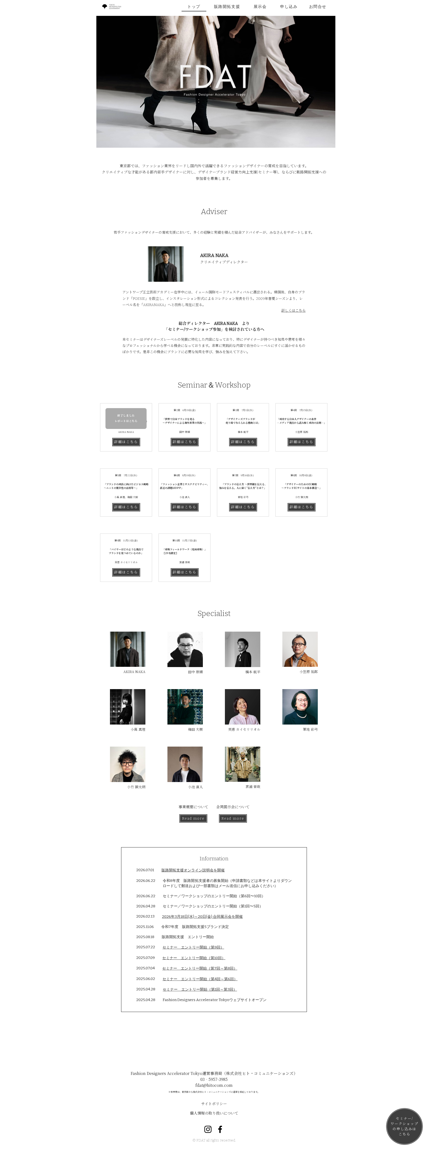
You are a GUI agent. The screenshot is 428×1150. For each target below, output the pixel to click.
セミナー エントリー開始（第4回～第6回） (200, 979)
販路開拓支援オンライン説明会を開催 (193, 870)
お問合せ (317, 6)
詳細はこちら (126, 442)
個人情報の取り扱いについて (214, 1113)
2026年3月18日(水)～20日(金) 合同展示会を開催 (202, 916)
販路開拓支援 (227, 6)
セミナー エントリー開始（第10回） (193, 958)
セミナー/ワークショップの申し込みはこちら (405, 1126)
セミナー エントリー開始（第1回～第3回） (200, 989)
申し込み (288, 6)
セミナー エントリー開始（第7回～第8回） (199, 968)
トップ (193, 6)
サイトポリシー (214, 1103)
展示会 (260, 6)
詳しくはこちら (293, 311)
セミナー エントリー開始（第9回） (193, 947)
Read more (193, 818)
